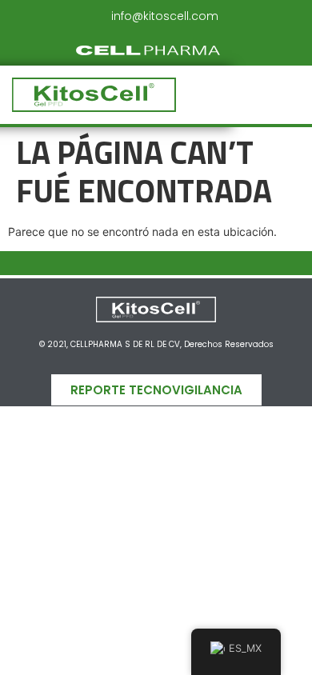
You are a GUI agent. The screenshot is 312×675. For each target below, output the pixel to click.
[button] (250, 95)
